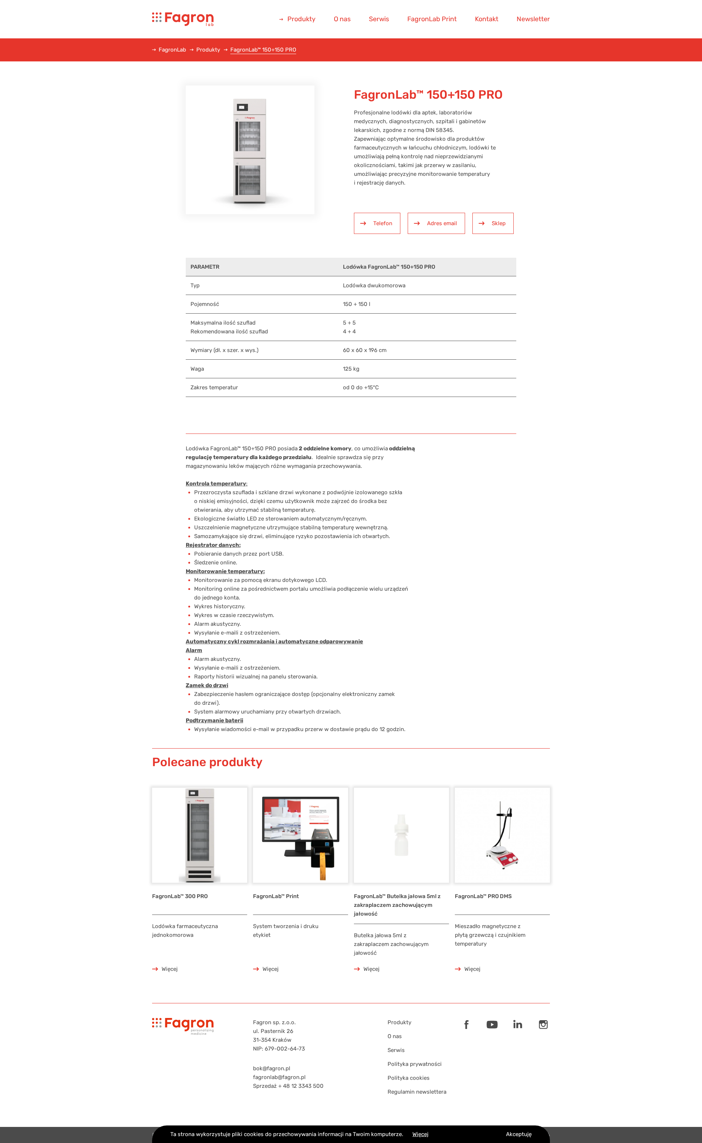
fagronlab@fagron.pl (279, 1077)
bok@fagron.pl (271, 1068)
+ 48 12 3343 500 (301, 1086)
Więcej (420, 1134)
